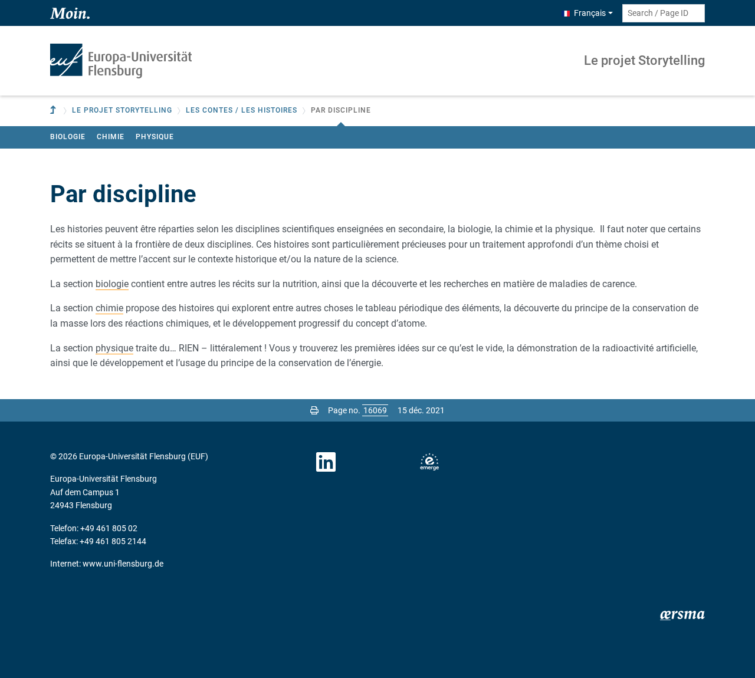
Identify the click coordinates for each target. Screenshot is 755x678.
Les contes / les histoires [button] (241, 110)
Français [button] (590, 13)
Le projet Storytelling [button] (122, 110)
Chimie (110, 137)
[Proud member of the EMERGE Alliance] (429, 462)
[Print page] (314, 410)
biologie (112, 283)
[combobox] (663, 13)
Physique (155, 137)
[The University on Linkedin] (326, 462)
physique (114, 348)
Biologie (68, 137)
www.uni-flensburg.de (123, 563)
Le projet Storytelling (644, 60)
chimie (109, 308)
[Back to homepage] (121, 61)
